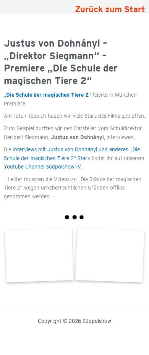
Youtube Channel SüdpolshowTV (42, 167)
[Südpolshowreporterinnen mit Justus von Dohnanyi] (39, 255)
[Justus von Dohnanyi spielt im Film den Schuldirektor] (109, 255)
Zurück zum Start (110, 9)
